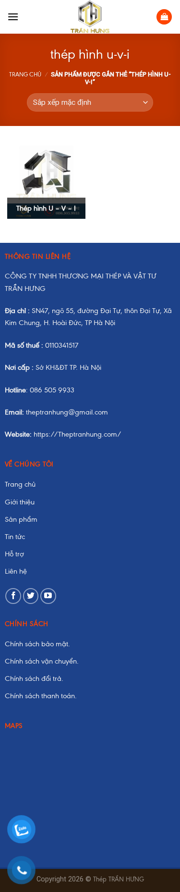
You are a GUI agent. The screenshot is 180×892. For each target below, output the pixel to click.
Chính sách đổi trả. (34, 678)
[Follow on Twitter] (31, 596)
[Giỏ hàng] (164, 17)
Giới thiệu (20, 502)
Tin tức (15, 536)
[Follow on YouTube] (48, 596)
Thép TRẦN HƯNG (118, 879)
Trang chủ (25, 74)
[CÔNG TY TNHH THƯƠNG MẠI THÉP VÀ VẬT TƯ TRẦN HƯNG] (90, 17)
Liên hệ (16, 571)
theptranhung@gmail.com (56, 412)
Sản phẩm (21, 519)
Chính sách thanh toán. (41, 695)
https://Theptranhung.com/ (63, 434)
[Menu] (13, 16)
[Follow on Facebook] (13, 596)
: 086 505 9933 (39, 390)
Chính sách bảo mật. (37, 644)
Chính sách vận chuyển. (42, 661)
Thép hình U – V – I (46, 208)
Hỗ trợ (14, 554)
